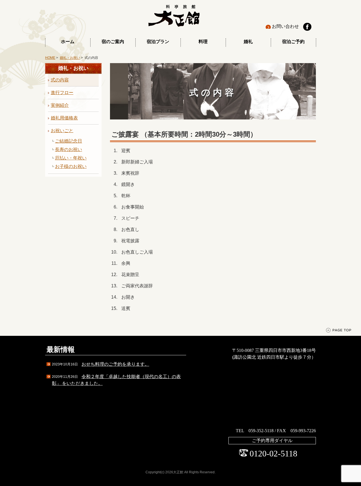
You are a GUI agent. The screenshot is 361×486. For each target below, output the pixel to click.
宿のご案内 (113, 41)
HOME (50, 58)
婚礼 (248, 41)
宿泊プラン (158, 41)
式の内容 (60, 79)
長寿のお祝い (68, 149)
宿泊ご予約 (293, 41)
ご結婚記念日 (68, 141)
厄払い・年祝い (71, 158)
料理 (203, 41)
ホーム (67, 41)
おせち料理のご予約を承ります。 (115, 364)
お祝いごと (62, 130)
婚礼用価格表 (64, 118)
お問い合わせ (285, 26)
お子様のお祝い (71, 166)
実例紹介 (60, 105)
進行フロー (62, 92)
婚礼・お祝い (70, 58)
